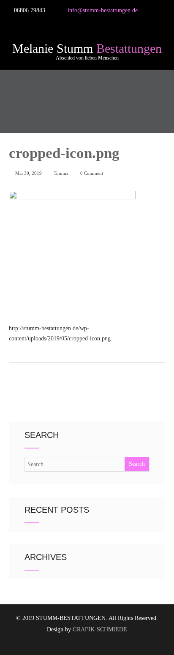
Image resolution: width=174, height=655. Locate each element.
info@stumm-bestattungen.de (103, 10)
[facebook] (15, 23)
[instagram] (35, 23)
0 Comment (91, 173)
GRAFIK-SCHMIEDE (100, 629)
